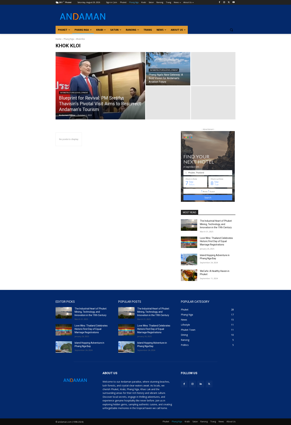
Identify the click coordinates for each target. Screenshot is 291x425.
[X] (229, 2)
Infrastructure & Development (74, 93)
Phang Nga (69, 39)
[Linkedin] (200, 384)
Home (58, 39)
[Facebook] (219, 2)
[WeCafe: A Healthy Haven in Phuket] (189, 275)
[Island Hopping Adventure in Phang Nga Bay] (189, 259)
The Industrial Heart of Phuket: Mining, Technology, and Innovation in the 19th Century (216, 224)
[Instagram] (224, 2)
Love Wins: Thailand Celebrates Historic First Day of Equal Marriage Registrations (216, 241)
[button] (231, 30)
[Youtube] (233, 2)
